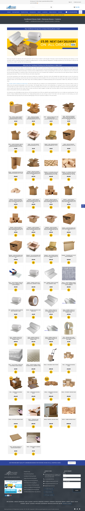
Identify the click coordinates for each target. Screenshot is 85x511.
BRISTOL (64, 501)
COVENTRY (22, 503)
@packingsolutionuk (50, 485)
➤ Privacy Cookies (49, 494)
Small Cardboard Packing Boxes (31, 489)
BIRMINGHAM (21, 501)
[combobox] (40, 7)
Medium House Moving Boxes (31, 480)
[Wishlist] (9, 124)
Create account (77, 2)
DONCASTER (38, 503)
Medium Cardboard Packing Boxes (32, 487)
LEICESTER (32, 503)
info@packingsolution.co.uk (51, 481)
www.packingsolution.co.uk (51, 483)
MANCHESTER (58, 501)
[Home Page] (11, 7)
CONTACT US (72, 462)
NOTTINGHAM (44, 503)
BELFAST (27, 503)
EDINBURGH (52, 501)
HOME (26, 21)
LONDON (16, 501)
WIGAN (76, 501)
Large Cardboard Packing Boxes (31, 485)
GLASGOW (30, 501)
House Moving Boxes (29, 473)
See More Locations (67, 503)
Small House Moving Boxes (30, 482)
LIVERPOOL (46, 501)
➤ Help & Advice (48, 491)
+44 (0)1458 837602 (49, 479)
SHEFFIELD (35, 501)
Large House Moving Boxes (30, 478)
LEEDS (26, 501)
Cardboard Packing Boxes (30, 476)
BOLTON (60, 503)
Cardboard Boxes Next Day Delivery (32, 491)
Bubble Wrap (27, 471)
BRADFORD (41, 501)
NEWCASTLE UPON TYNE (53, 503)
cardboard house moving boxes (70, 70)
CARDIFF (68, 501)
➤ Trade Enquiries (49, 488)
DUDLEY (72, 501)
